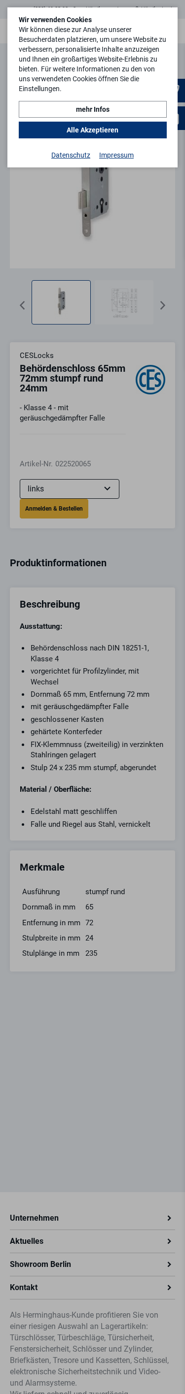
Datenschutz (70, 155)
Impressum (116, 155)
